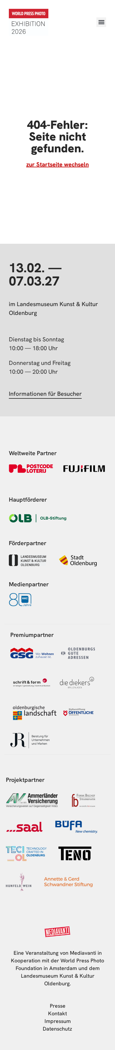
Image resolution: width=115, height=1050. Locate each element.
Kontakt (57, 1013)
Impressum (58, 1021)
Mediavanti (83, 952)
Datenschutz (57, 1028)
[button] (101, 22)
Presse (57, 1005)
